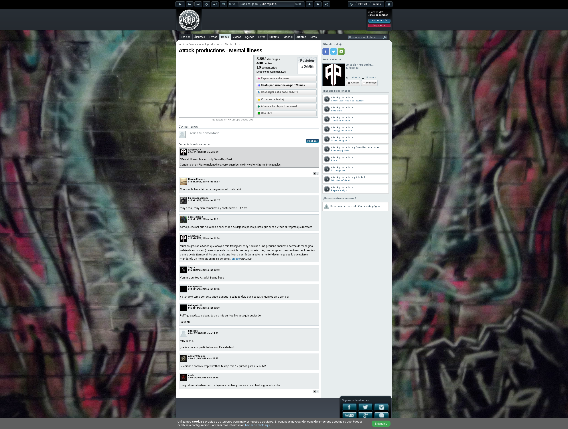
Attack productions (210, 44)
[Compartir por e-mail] (341, 51)
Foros (313, 37)
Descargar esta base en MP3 (279, 92)
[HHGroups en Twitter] (365, 410)
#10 (190, 308)
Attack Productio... (360, 64)
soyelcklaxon (195, 217)
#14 (190, 219)
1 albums (355, 77)
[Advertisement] (284, 19)
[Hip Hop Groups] (187, 30)
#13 (190, 238)
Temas (213, 37)
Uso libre (266, 113)
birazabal (193, 331)
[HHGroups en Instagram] (381, 410)
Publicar (312, 140)
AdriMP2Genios (196, 356)
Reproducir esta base (275, 78)
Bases (225, 37)
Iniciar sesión (379, 20)
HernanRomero (196, 179)
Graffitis (274, 37)
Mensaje (371, 82)
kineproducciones (198, 198)
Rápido (377, 4)
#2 (189, 152)
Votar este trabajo (273, 99)
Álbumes (199, 37)
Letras (262, 37)
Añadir (355, 82)
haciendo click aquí (257, 425)
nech (191, 375)
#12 (190, 270)
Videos (237, 37)
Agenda (249, 37)
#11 (190, 289)
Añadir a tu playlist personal (279, 106)
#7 (189, 377)
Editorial (288, 37)
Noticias (186, 37)
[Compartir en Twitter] (333, 51)
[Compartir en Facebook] (325, 51)
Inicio (182, 44)
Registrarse (379, 25)
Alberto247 (194, 149)
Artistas (301, 37)
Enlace (236, 258)
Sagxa (191, 267)
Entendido (381, 423)
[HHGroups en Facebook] (349, 410)
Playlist (362, 4)
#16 (190, 181)
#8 (189, 358)
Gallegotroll (195, 286)
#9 (189, 333)
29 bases (370, 77)
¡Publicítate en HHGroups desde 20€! (232, 119)
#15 (190, 200)
